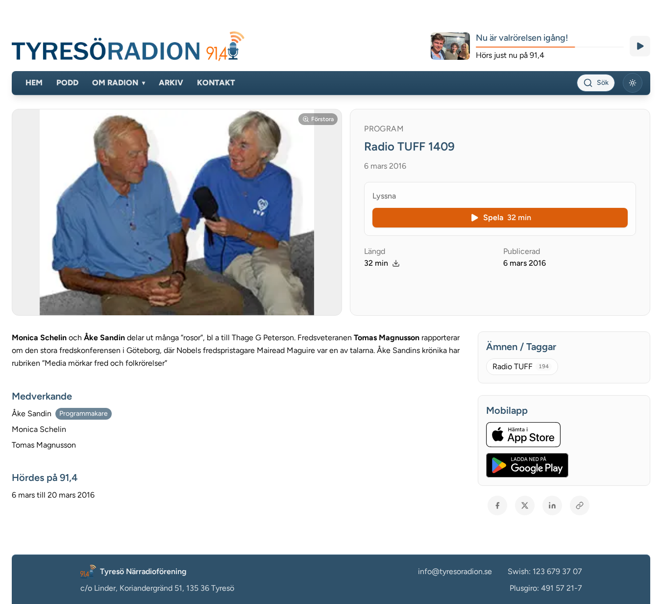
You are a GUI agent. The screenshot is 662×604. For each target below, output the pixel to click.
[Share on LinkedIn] (552, 505)
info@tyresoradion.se (455, 571)
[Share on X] (525, 505)
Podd (67, 82)
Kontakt (216, 82)
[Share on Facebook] (497, 505)
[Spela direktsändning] (640, 46)
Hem (34, 82)
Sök (603, 82)
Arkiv (171, 82)
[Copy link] (579, 505)
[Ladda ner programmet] (396, 263)
